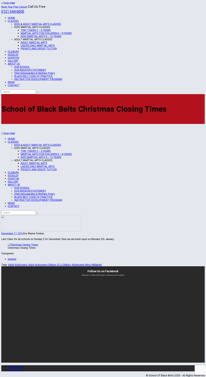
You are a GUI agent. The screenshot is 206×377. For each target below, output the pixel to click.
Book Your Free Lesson (14, 6)
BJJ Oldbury (64, 264)
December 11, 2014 (12, 233)
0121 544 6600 (12, 11)
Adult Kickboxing (17, 264)
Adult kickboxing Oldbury (42, 264)
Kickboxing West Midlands (87, 264)
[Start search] (37, 213)
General (12, 259)
